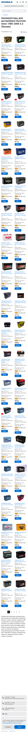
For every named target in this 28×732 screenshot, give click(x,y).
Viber (6, 714)
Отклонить (8, 727)
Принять (20, 727)
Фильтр (25, 32)
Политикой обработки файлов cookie (12, 723)
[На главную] (7, 2)
